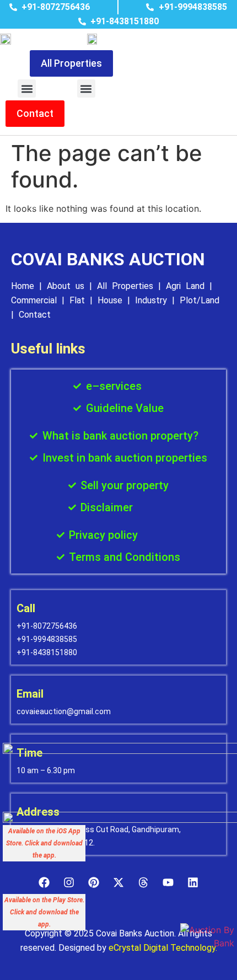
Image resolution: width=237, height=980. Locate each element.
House (110, 300)
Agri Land (185, 286)
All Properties (125, 286)
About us (65, 286)
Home (22, 286)
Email (30, 693)
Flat (77, 300)
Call (26, 608)
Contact (35, 314)
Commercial (34, 300)
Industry (151, 300)
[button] (27, 88)
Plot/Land (199, 300)
